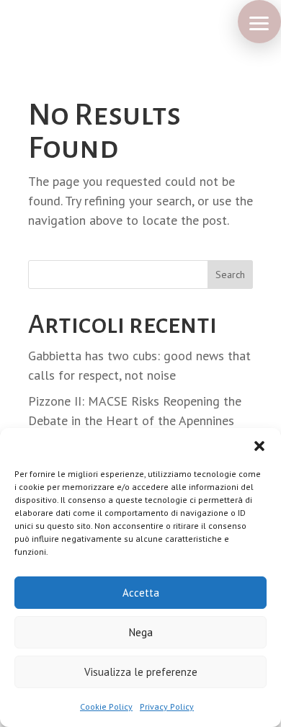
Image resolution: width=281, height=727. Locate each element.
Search (230, 274)
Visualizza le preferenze (140, 672)
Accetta (140, 592)
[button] (259, 446)
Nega (141, 632)
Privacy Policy (167, 706)
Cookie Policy (106, 706)
